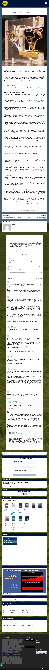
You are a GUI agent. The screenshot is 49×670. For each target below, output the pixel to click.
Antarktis (10, 639)
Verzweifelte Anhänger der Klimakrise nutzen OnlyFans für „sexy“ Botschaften (21, 623)
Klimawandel (17, 654)
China (4, 641)
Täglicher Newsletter (17, 468)
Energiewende (12, 646)
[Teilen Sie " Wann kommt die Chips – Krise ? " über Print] (26, 210)
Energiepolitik (5, 646)
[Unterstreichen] (13, 272)
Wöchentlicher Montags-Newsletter (20, 470)
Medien (18, 656)
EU (22, 646)
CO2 (7, 641)
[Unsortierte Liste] (17, 272)
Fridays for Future (6, 648)
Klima (4, 652)
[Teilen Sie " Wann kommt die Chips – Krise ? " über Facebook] (15, 210)
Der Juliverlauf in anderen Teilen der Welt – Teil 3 (16, 627)
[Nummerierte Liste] (16, 272)
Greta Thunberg (14, 648)
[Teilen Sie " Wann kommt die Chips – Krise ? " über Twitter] (16, 210)
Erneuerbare (18, 646)
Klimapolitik (5, 654)
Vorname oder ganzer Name (17, 461)
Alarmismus (5, 639)
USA (14, 660)
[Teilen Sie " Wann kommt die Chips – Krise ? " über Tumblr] (18, 210)
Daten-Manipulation (17, 641)
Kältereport (13, 656)
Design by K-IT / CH (8, 668)
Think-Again (21, 201)
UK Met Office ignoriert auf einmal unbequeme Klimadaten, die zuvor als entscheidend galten (18, 610)
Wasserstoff (19, 660)
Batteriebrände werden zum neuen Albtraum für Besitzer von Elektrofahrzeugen (21, 620)
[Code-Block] (20, 272)
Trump (11, 660)
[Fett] (10, 272)
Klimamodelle (15, 652)
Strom (21, 658)
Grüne (20, 648)
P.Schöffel (17, 402)
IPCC (3, 650)
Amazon (38, 201)
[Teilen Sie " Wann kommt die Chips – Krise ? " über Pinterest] (20, 210)
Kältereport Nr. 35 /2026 (7, 605)
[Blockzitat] (18, 272)
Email (14, 465)
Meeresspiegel (5, 658)
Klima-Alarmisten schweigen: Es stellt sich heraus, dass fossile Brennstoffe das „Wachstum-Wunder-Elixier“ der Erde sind (24, 631)
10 (31, 12)
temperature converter (7, 593)
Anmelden (40, 266)
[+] (23, 272)
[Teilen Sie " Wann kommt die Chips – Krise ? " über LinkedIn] (22, 210)
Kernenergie (14, 650)
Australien (16, 639)
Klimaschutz (11, 654)
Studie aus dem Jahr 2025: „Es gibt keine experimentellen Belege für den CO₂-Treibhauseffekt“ (18, 612)
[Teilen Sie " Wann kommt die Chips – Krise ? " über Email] (24, 210)
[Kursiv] (12, 272)
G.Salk (17, 433)
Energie (28, 12)
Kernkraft (19, 650)
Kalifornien (8, 650)
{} (22, 272)
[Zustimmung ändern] (2, 667)
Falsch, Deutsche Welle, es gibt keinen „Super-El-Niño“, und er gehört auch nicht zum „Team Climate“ (19, 615)
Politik (11, 658)
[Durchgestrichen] (14, 272)
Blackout (21, 639)
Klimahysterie (9, 652)
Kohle (4, 656)
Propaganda (16, 658)
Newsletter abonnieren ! (12, 275)
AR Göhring (19, 12)
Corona (10, 641)
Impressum (38, 642)
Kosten (8, 656)
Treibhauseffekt (6, 660)
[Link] (21, 272)
